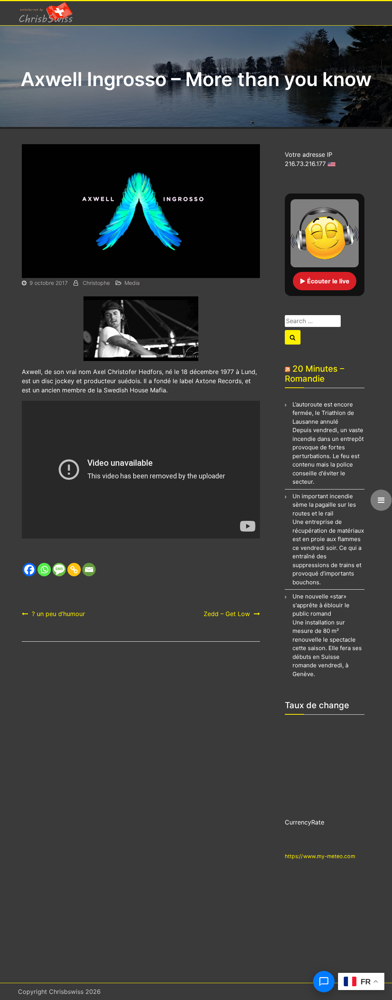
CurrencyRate (304, 822)
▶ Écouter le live (325, 281)
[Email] (89, 569)
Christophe (96, 283)
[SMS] (59, 569)
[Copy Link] (74, 569)
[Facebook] (29, 569)
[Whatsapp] (44, 569)
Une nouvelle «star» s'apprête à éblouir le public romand (321, 605)
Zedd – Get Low (227, 614)
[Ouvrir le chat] (324, 981)
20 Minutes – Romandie (314, 374)
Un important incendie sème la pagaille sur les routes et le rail (324, 505)
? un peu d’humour (58, 614)
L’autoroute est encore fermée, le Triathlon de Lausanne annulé (323, 413)
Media (132, 283)
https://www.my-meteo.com (320, 855)
